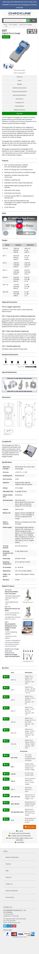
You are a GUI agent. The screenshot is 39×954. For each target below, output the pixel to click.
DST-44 (13, 722)
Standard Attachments (19, 91)
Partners (8, 864)
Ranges (19, 84)
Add (6, 677)
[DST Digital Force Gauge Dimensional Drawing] (19, 417)
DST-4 (13, 700)
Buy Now (19, 113)
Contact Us (9, 884)
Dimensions (19, 99)
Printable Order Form (19, 937)
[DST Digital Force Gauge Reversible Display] (5, 66)
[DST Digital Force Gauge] (19, 51)
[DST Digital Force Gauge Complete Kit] (11, 66)
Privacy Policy (10, 897)
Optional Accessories (19, 88)
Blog (7, 870)
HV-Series (8, 590)
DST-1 (13, 690)
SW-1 (6, 622)
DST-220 (13, 744)
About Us (8, 877)
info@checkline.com (14, 922)
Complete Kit (19, 102)
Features (19, 77)
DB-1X (13, 789)
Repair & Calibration (12, 857)
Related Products (19, 110)
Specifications (19, 106)
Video (19, 80)
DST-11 (13, 711)
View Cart (30, 827)
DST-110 (13, 733)
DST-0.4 (13, 680)
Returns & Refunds (12, 891)
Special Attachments (19, 95)
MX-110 (7, 607)
